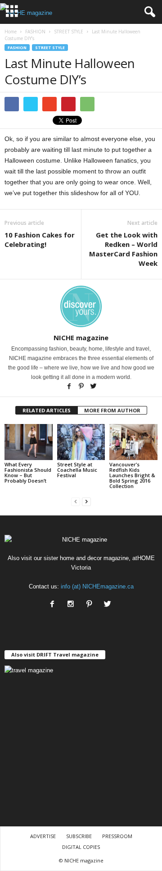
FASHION (17, 47)
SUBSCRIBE (79, 836)
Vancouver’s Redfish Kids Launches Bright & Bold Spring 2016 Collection (132, 475)
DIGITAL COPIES (81, 847)
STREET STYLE (50, 47)
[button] (148, 12)
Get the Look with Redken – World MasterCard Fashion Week (123, 249)
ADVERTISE (43, 836)
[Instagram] (72, 605)
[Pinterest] (82, 387)
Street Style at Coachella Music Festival (77, 470)
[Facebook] (69, 387)
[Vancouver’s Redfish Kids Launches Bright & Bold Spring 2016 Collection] (133, 442)
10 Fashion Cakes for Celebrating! (39, 239)
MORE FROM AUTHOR (112, 410)
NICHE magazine (81, 337)
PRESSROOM (117, 836)
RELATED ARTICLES (46, 410)
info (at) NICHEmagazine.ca (97, 586)
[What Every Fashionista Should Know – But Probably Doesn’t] (28, 442)
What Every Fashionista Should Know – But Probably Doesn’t (27, 472)
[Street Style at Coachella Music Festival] (81, 442)
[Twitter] (93, 387)
